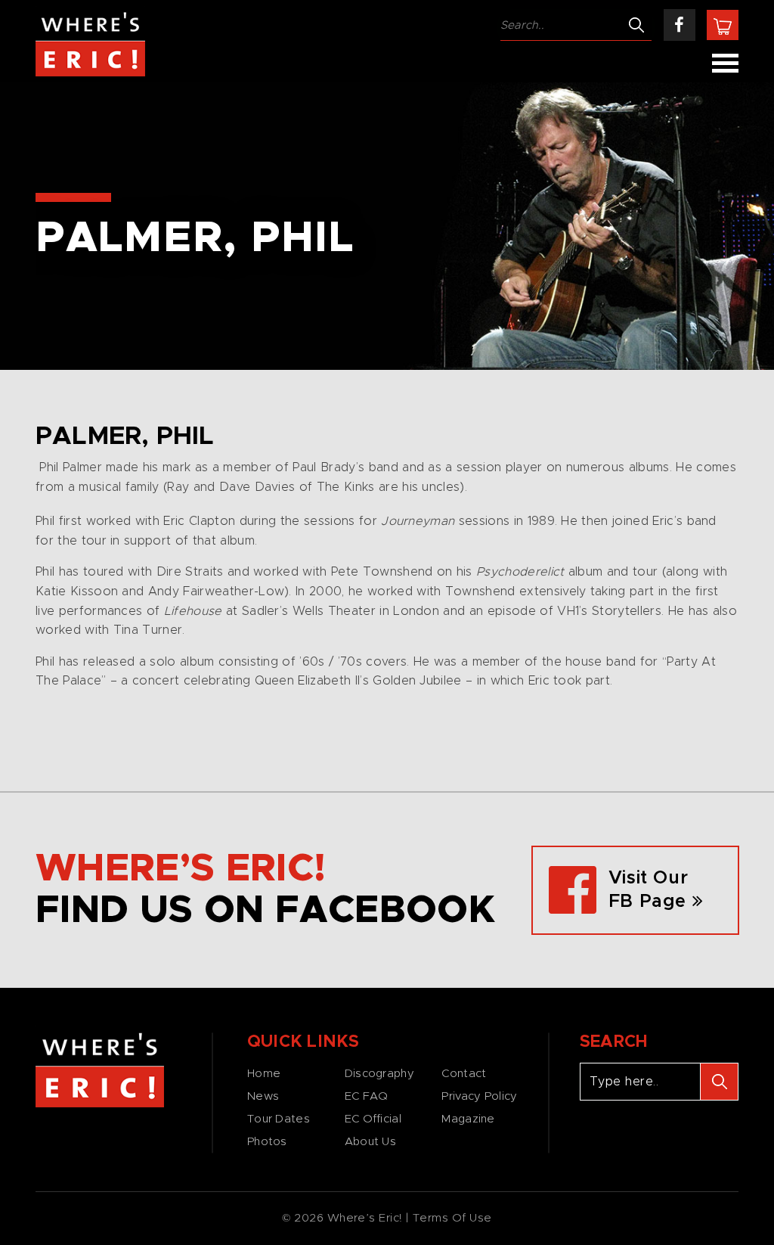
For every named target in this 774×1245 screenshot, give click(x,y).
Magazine (467, 1119)
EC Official (373, 1119)
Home (263, 1073)
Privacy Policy (479, 1096)
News (263, 1096)
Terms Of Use (452, 1218)
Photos (267, 1141)
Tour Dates (278, 1119)
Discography (379, 1073)
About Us (370, 1141)
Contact (463, 1073)
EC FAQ (367, 1096)
